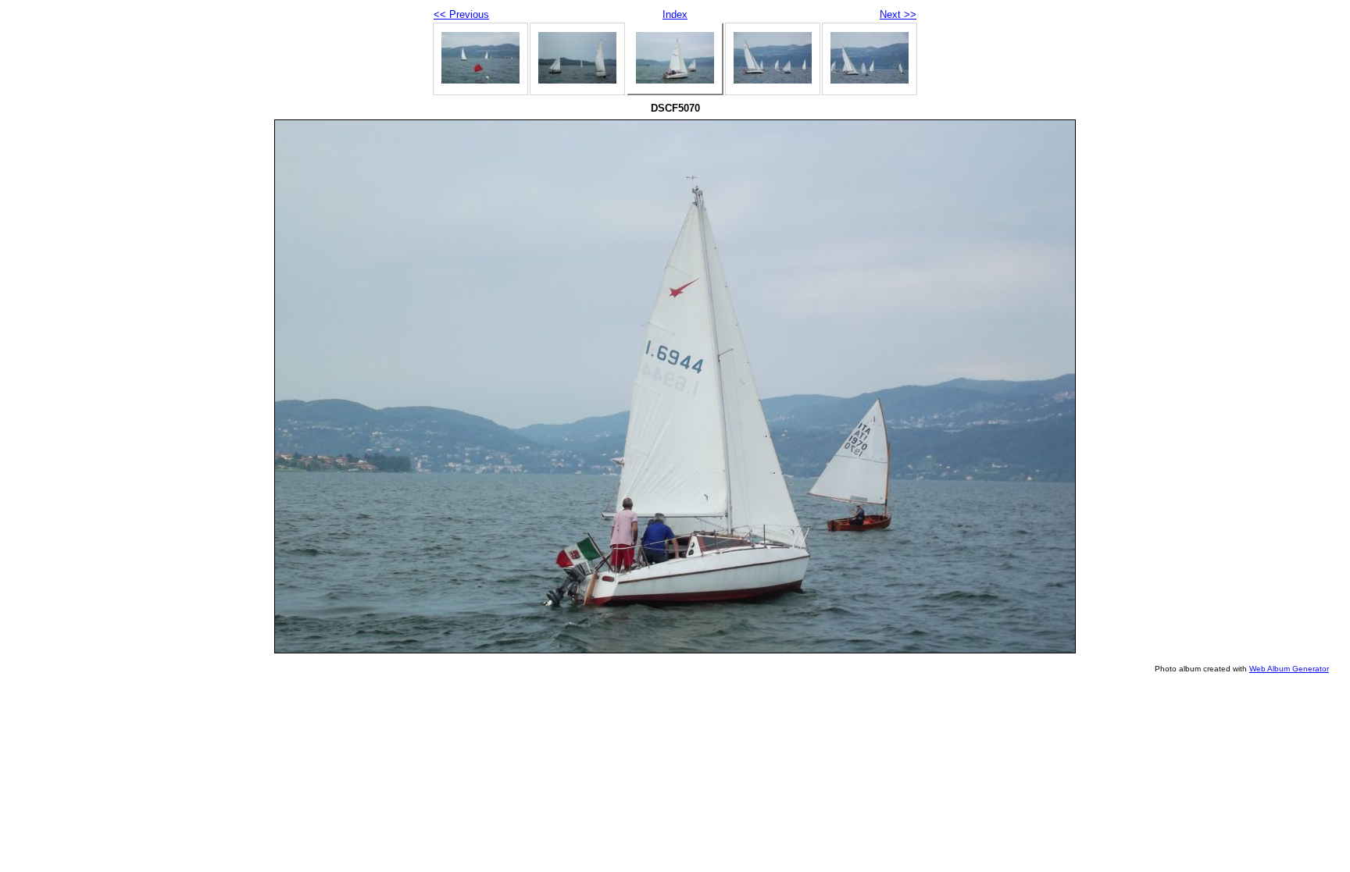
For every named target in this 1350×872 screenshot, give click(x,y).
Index (675, 14)
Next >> (898, 14)
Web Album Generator (1289, 668)
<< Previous (461, 14)
